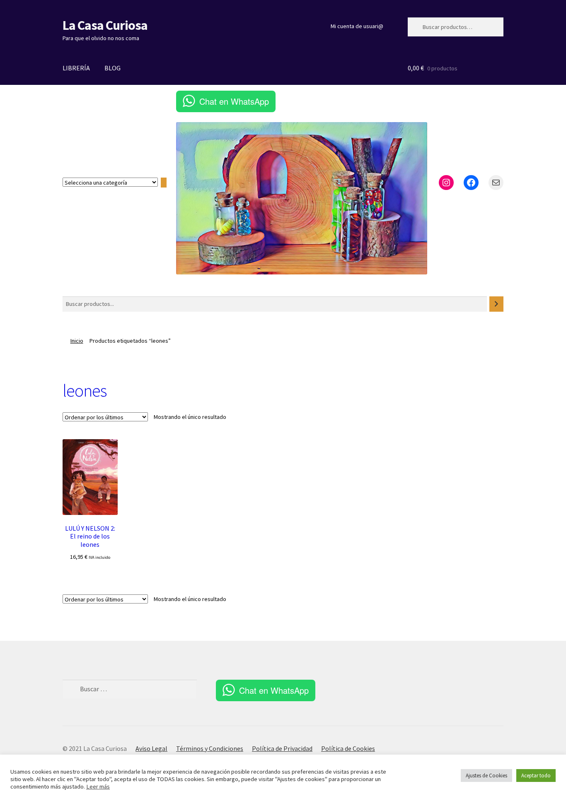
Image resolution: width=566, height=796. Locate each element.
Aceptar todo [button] (536, 775)
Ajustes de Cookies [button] (486, 775)
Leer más (98, 786)
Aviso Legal (151, 748)
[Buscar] (496, 304)
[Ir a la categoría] (164, 183)
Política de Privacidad (282, 748)
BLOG (112, 68)
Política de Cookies (348, 748)
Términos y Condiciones (209, 748)
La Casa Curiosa (105, 25)
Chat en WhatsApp (234, 101)
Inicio (76, 340)
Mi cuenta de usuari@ (357, 26)
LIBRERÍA (76, 68)
